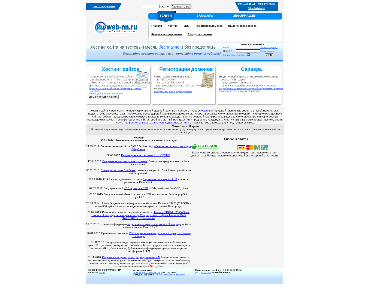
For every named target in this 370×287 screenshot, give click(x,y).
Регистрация (267, 51)
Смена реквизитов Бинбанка (118, 170)
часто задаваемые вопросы (170, 275)
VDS (186, 25)
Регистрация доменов (208, 25)
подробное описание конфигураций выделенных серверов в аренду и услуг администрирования (251, 89)
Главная (156, 25)
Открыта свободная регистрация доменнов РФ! (131, 257)
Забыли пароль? (269, 47)
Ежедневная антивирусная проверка (124, 161)
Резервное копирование (166, 34)
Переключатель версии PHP (160, 179)
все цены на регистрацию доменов (173, 91)
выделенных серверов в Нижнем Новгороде (154, 224)
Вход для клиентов (200, 34)
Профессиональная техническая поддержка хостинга (156, 122)
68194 (102, 272)
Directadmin (251, 85)
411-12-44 (206, 272)
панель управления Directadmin (106, 93)
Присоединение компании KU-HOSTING (145, 155)
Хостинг (173, 25)
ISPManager (270, 85)
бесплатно (169, 47)
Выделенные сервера (242, 25)
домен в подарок (207, 53)
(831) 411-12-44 (246, 4)
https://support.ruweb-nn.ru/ (146, 272)
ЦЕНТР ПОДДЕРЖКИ (104, 6)
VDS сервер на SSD (136, 188)
